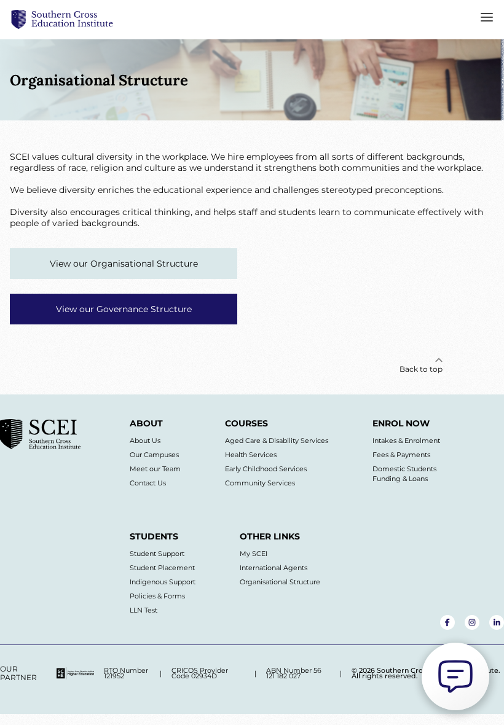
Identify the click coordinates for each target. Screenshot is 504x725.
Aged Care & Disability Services (276, 440)
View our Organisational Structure (124, 263)
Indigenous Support (162, 582)
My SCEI (253, 553)
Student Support (157, 553)
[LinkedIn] (496, 622)
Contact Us (148, 483)
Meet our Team (155, 468)
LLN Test (143, 610)
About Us (145, 440)
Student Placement (162, 567)
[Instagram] (472, 622)
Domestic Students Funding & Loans (404, 473)
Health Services (251, 454)
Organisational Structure (280, 582)
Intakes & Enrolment (406, 440)
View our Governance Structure (124, 309)
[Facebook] (447, 622)
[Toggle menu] (486, 19)
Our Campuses (154, 454)
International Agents (273, 567)
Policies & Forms (157, 596)
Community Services (260, 483)
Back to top (421, 369)
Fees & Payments (401, 454)
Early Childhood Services (266, 468)
